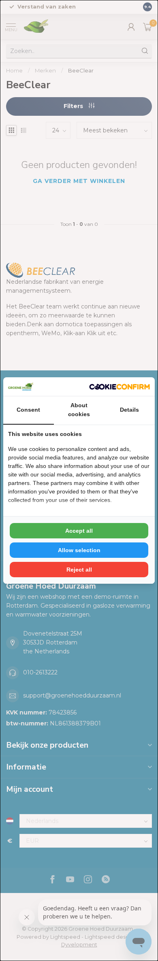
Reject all (79, 569)
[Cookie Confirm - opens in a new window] (119, 386)
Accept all (79, 530)
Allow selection (79, 550)
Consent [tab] (28, 409)
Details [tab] (129, 409)
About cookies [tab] (79, 409)
